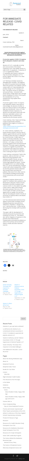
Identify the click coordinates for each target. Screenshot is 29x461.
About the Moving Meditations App (12, 358)
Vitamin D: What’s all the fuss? (7, 304)
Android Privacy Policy (10, 442)
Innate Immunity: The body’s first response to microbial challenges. (7, 288)
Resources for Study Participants (12, 433)
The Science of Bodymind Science (12, 445)
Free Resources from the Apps (11, 379)
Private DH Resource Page (10, 418)
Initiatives (5, 385)
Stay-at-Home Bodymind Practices (13, 406)
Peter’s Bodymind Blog (9, 404)
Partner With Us (7, 401)
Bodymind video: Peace (9, 367)
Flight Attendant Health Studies (11, 377)
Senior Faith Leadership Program (12, 435)
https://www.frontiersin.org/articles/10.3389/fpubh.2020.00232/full (14, 127)
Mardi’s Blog (6, 387)
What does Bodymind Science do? (12, 448)
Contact (5, 372)
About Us (5, 361)
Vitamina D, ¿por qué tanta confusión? (13, 326)
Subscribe (7, 374)
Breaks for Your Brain (9, 369)
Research (5, 420)
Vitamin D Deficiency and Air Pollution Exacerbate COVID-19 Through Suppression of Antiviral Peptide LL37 (19, 290)
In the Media (6, 382)
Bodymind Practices (8, 364)
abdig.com (22, 458)
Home (6, 390)
